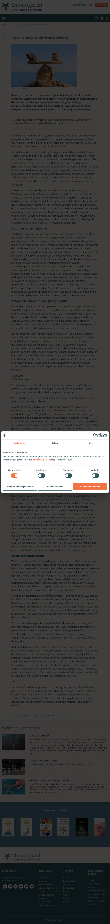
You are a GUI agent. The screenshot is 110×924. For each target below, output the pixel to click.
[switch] (41, 475)
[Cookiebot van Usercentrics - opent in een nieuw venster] (95, 435)
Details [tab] (55, 443)
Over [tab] (91, 443)
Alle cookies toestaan (90, 486)
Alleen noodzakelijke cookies (20, 486)
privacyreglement (42, 460)
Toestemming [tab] (19, 443)
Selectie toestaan (55, 486)
